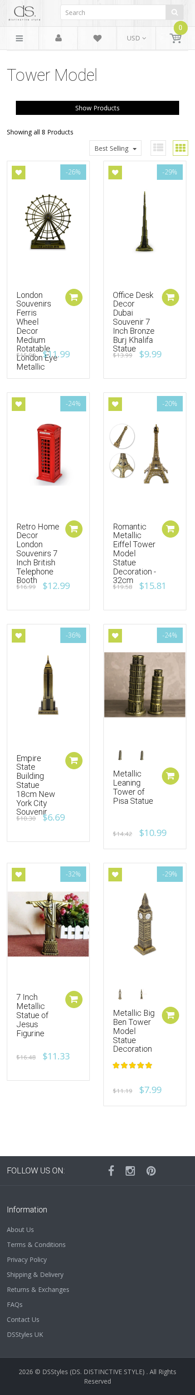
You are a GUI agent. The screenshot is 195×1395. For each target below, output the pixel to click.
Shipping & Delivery (35, 1274)
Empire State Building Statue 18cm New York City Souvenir (35, 785)
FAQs (15, 1304)
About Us (20, 1229)
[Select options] (170, 776)
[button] (133, 1065)
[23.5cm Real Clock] (145, 994)
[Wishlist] (97, 40)
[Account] (58, 38)
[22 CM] (145, 755)
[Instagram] (130, 1170)
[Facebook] (111, 1170)
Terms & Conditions (36, 1244)
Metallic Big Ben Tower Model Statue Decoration (134, 1031)
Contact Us (23, 1319)
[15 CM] (123, 755)
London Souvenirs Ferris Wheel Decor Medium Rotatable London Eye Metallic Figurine (37, 335)
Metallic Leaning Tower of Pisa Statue (133, 787)
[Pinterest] (151, 1170)
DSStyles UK (25, 1334)
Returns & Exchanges (38, 1289)
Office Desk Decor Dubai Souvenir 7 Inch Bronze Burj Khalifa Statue (134, 322)
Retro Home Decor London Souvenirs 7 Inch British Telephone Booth (37, 553)
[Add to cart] (74, 297)
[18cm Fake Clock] (123, 994)
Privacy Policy (27, 1259)
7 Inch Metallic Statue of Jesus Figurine (32, 1015)
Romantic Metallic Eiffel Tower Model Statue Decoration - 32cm (134, 553)
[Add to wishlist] (18, 172)
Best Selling (111, 148)
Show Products (97, 108)
